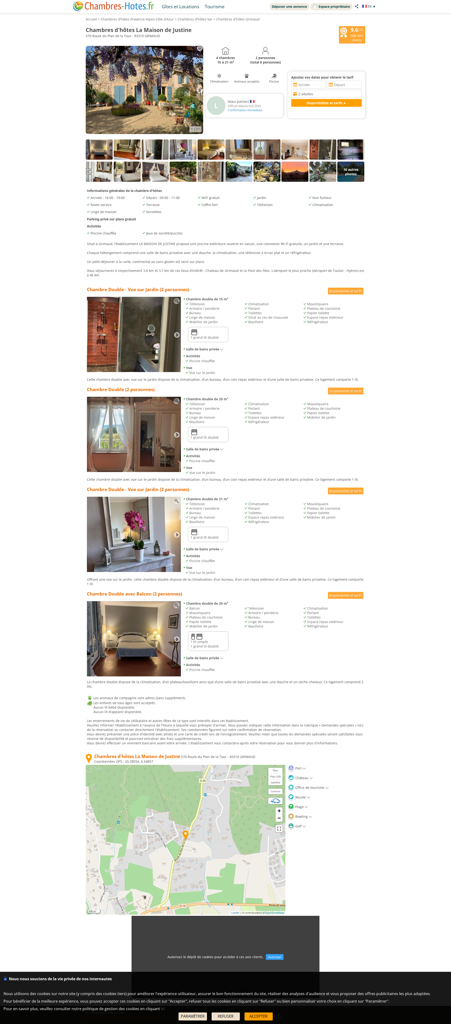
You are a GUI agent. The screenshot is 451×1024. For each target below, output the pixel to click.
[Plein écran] (279, 828)
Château (301, 778)
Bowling (301, 816)
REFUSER (225, 1016)
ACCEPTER (258, 1016)
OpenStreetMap (274, 912)
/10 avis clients (356, 34)
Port (298, 768)
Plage (299, 807)
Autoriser (274, 957)
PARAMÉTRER (193, 1016)
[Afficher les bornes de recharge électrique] (275, 800)
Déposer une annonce (289, 6)
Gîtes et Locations (180, 6)
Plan (275, 770)
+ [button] (279, 811)
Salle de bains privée (202, 349)
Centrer (275, 791)
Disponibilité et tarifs (345, 291)
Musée (300, 797)
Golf (298, 826)
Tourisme (215, 6)
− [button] (279, 818)
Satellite (275, 782)
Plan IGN (275, 776)
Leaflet (235, 912)
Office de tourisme (309, 787)
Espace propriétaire (334, 6)
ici (163, 1008)
